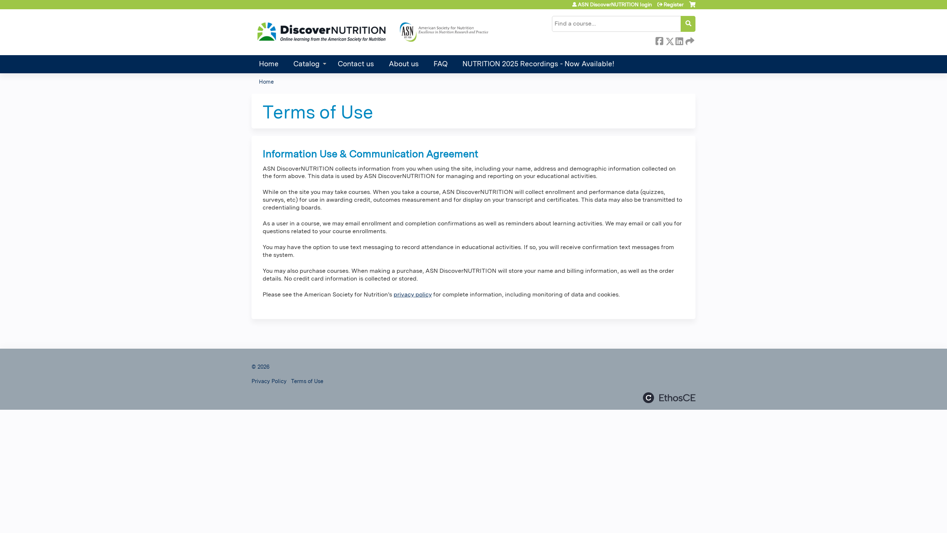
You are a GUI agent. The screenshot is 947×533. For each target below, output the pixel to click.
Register (674, 4)
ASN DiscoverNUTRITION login (615, 4)
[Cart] (692, 7)
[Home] (372, 32)
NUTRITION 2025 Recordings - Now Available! (538, 64)
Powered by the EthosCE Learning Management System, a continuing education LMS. (669, 397)
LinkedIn (679, 40)
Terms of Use (307, 381)
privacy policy (413, 294)
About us (404, 64)
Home (269, 64)
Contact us (356, 64)
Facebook (659, 40)
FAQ (441, 64)
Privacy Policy (269, 381)
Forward (689, 40)
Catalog (306, 64)
